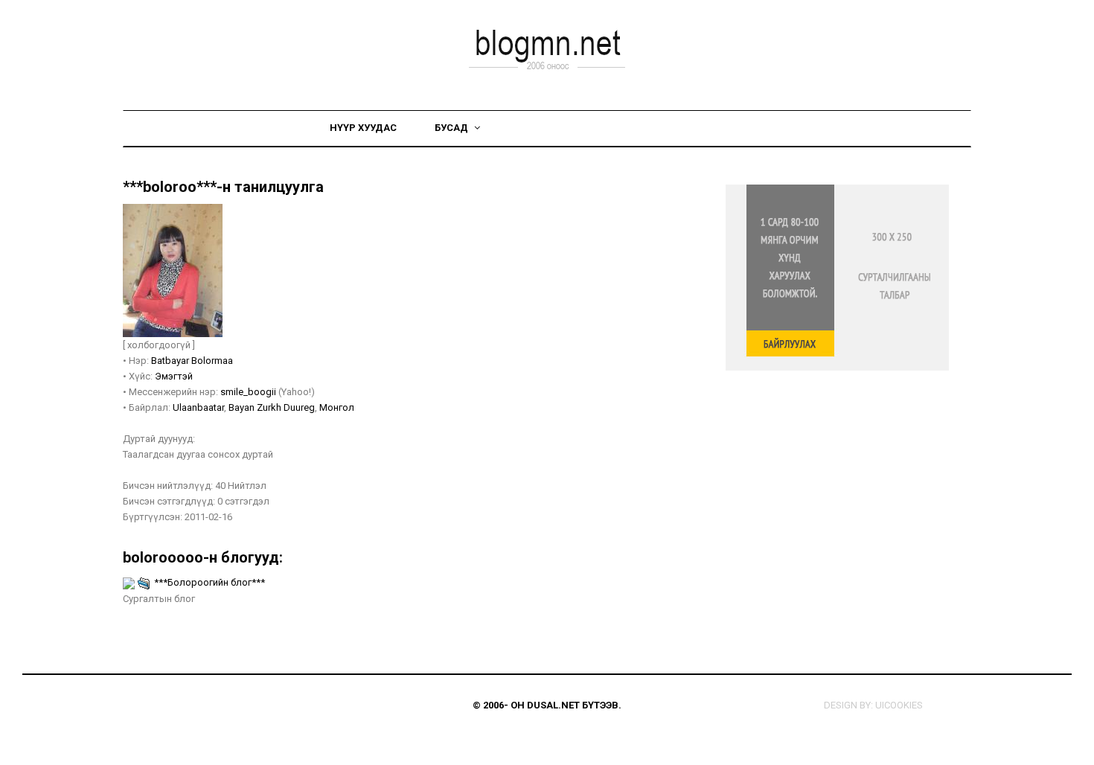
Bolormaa (212, 360)
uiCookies (899, 705)
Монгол (336, 407)
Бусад (452, 127)
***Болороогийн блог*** (209, 582)
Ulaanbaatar (198, 407)
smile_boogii (248, 391)
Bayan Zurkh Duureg (271, 407)
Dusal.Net (553, 705)
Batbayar (171, 360)
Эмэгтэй (174, 376)
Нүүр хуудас (363, 127)
